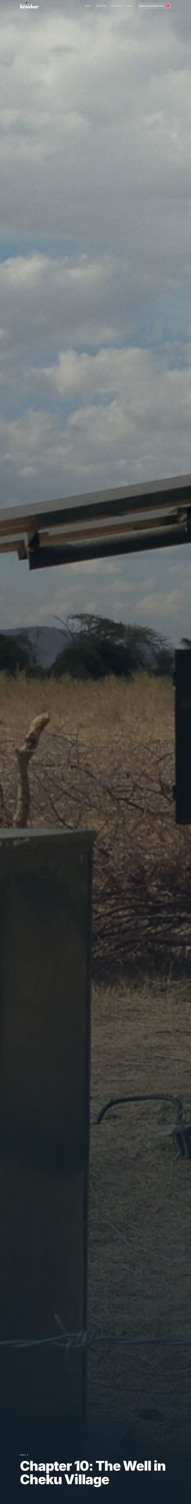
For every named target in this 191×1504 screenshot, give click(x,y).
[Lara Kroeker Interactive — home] (29, 6)
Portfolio (117, 6)
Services (101, 6)
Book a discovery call (152, 6)
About (88, 6)
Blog (130, 6)
